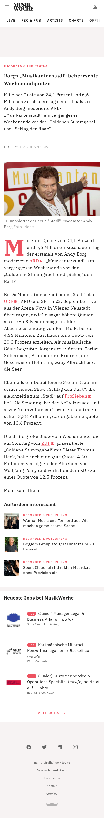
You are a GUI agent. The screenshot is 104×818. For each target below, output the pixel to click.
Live (11, 20)
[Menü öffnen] (7, 7)
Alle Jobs (48, 691)
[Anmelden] (95, 7)
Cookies (52, 771)
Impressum (52, 756)
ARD (34, 239)
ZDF (46, 421)
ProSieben (76, 374)
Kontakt (52, 764)
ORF (8, 279)
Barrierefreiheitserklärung (52, 740)
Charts (76, 20)
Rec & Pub (31, 20)
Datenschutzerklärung (52, 748)
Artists (55, 20)
